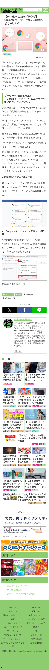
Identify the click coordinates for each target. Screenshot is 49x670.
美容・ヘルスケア (36, 615)
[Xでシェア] (9, 310)
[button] (39, 9)
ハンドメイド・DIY (36, 619)
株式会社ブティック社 (18, 586)
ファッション (13, 631)
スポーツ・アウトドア (12, 627)
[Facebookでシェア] (24, 310)
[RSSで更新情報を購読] (20, 351)
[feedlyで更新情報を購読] (16, 351)
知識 (19, 294)
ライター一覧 (36, 635)
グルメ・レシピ (12, 623)
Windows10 (30, 294)
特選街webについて (12, 635)
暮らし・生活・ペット (12, 615)
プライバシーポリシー (12, 639)
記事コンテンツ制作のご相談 (21, 594)
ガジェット (9, 294)
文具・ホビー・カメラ (36, 623)
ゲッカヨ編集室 (14, 590)
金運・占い (36, 611)
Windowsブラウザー (12, 298)
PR (36, 631)
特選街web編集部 (23, 319)
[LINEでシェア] (39, 310)
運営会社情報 (36, 643)
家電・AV (36, 607)
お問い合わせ (36, 639)
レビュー (13, 607)
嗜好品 (36, 627)
